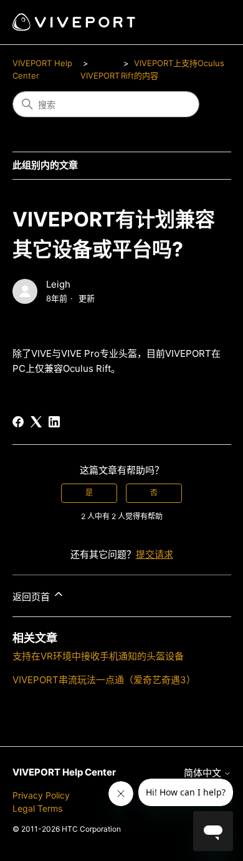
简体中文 (204, 772)
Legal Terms (37, 808)
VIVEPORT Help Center (64, 772)
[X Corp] (36, 421)
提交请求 (154, 554)
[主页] (73, 22)
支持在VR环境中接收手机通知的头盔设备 (98, 656)
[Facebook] (18, 421)
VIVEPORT (100, 75)
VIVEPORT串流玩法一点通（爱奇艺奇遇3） (104, 680)
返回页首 (32, 597)
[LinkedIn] (54, 421)
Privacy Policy (41, 795)
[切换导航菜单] (209, 22)
